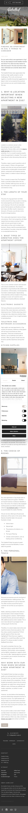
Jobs (15, 774)
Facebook (3, 809)
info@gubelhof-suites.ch (15, 735)
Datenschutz (20, 740)
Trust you (16, 809)
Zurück (5, 725)
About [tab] (23, 380)
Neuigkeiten (4, 774)
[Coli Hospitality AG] (14, 11)
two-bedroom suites (12, 508)
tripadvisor (11, 809)
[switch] (24, 411)
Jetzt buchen (16, 2)
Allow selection (14, 431)
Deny (14, 435)
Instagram (7, 809)
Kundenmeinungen (5, 776)
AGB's (14, 744)
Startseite (3, 770)
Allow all (14, 427)
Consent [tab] (5, 380)
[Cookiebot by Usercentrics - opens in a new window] (20, 376)
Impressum (12, 740)
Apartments (4, 772)
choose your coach (6, 719)
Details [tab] (14, 380)
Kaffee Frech (17, 770)
